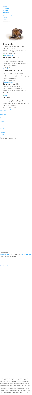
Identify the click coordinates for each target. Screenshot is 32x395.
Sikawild (7, 97)
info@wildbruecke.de (5, 254)
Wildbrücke (6, 8)
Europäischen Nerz (11, 57)
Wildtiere (5, 10)
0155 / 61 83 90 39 (26, 254)
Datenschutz (3, 114)
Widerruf (2, 128)
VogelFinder (6, 12)
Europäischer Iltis (11, 84)
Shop (4, 19)
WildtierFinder (6, 14)
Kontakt (2, 121)
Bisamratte (8, 44)
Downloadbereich (7, 15)
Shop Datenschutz (4, 117)
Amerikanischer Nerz (12, 70)
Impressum (3, 110)
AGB (1, 125)
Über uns (5, 17)
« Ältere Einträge (7, 109)
